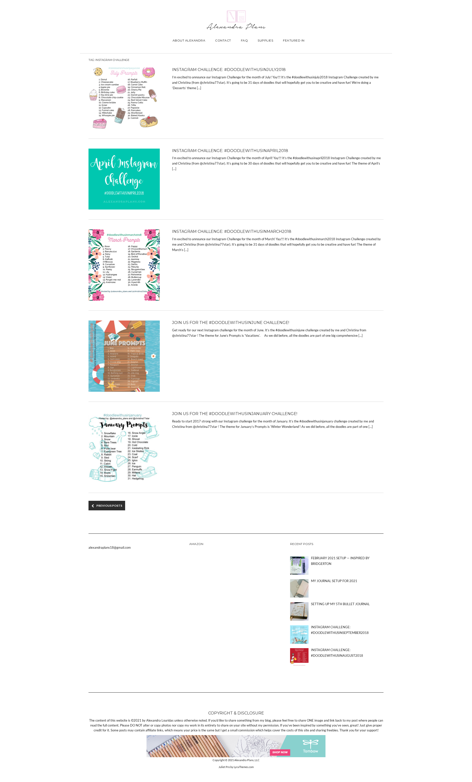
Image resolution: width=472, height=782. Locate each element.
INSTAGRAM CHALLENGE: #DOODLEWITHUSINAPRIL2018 (230, 150)
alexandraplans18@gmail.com (109, 547)
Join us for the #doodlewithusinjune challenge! (230, 322)
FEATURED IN (294, 40)
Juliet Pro (224, 766)
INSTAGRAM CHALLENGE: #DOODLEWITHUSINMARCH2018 (231, 231)
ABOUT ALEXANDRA (189, 40)
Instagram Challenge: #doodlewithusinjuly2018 (229, 69)
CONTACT (223, 40)
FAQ (244, 40)
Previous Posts (109, 505)
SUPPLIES (265, 40)
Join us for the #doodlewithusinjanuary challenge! (234, 413)
